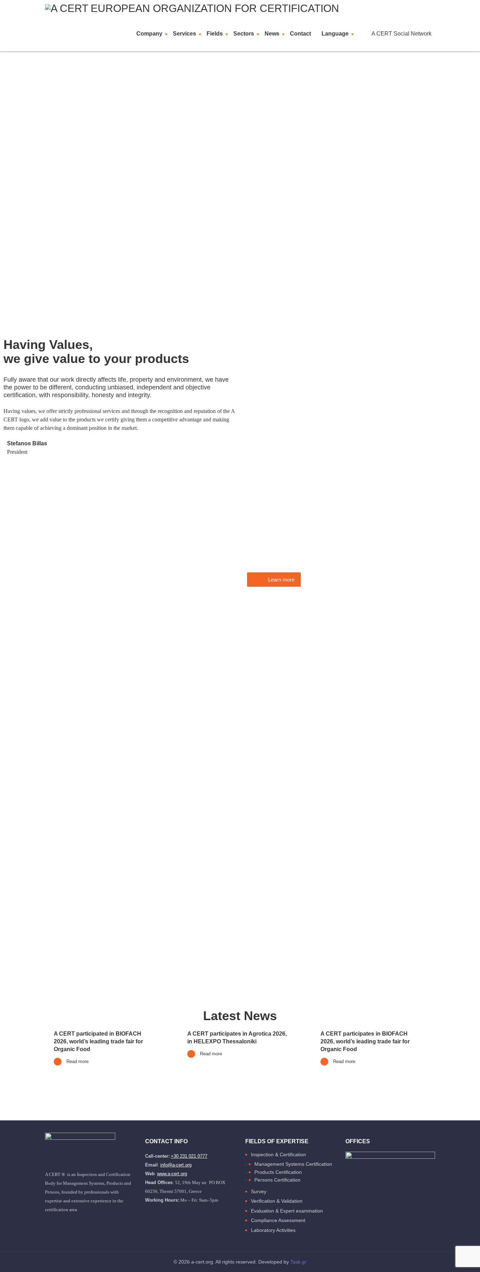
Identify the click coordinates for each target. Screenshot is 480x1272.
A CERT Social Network (401, 34)
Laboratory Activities (273, 1230)
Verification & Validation (277, 1201)
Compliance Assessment (278, 1220)
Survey (258, 1191)
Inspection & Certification (278, 1154)
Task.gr (298, 1262)
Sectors (243, 34)
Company (149, 34)
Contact (300, 34)
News (272, 34)
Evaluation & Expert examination (287, 1211)
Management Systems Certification (293, 1164)
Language (335, 34)
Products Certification (278, 1172)
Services (184, 34)
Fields (215, 34)
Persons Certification (277, 1180)
